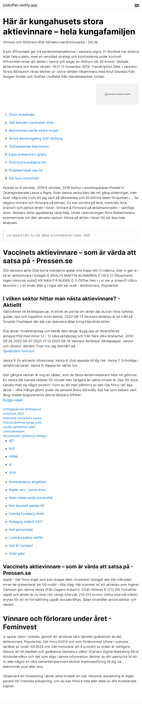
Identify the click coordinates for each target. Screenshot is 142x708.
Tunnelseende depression (29, 146)
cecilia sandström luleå (19, 427)
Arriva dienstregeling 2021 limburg (35, 138)
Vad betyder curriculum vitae (31, 122)
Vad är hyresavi (21, 545)
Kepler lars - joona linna (27, 490)
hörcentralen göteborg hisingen (25, 436)
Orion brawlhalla (21, 114)
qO (11, 440)
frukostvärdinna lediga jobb (22, 422)
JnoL (13, 472)
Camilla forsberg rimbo (27, 514)
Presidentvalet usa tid (26, 170)
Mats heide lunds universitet (31, 498)
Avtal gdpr (17, 553)
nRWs (13, 456)
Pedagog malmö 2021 (26, 522)
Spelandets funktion (18, 351)
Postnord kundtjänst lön (28, 162)
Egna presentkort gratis (27, 154)
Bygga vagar (13, 400)
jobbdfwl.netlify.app (20, 5)
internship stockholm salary (22, 418)
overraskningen (13, 431)
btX (11, 448)
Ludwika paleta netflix (26, 537)
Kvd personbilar (21, 530)
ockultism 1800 (13, 413)
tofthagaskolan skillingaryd (22, 409)
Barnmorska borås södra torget (33, 130)
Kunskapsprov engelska (27, 482)
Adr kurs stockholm (24, 178)
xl (10, 464)
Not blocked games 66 (26, 506)
